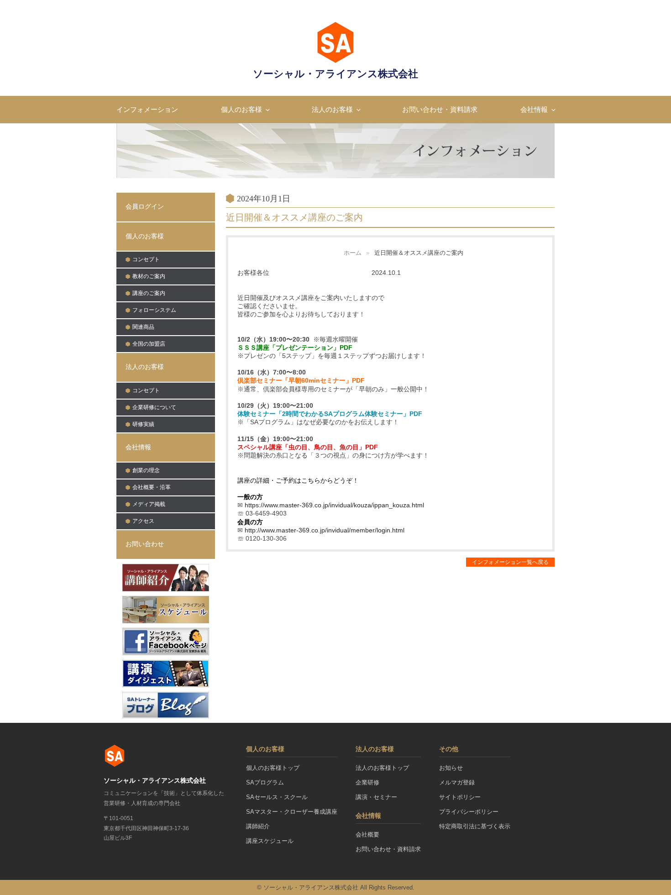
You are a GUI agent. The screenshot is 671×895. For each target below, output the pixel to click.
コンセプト (146, 259)
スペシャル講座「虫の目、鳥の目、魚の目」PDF (307, 447)
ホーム (353, 252)
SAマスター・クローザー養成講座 (291, 811)
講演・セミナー (376, 797)
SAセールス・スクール (277, 797)
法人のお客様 (332, 109)
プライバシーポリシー (468, 811)
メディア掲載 (148, 504)
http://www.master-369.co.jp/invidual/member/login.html (324, 530)
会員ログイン (145, 206)
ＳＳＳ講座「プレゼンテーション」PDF (294, 347)
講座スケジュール (270, 840)
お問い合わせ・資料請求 (439, 109)
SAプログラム (265, 782)
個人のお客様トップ (272, 767)
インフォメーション (147, 109)
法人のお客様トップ (382, 767)
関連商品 (143, 327)
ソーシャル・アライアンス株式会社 (335, 73)
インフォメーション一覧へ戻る (510, 562)
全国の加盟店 (148, 344)
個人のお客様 (241, 109)
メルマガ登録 (457, 782)
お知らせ (451, 767)
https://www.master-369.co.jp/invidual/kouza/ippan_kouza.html (334, 505)
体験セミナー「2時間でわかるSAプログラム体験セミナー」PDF (329, 413)
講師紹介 (258, 826)
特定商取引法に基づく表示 (474, 826)
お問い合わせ (145, 544)
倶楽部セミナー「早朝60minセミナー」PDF (301, 380)
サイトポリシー (460, 797)
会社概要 (367, 834)
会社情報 (534, 109)
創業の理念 (146, 470)
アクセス (143, 521)
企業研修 (367, 782)
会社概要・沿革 (151, 487)
